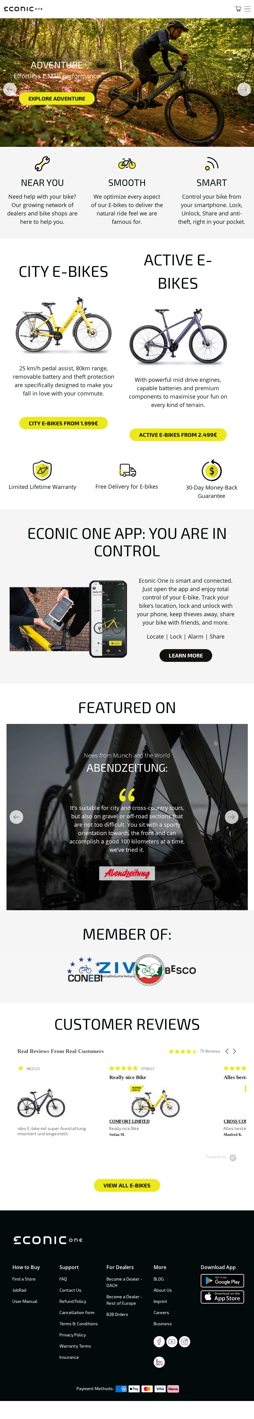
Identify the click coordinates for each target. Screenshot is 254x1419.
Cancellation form (76, 1312)
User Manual (24, 1301)
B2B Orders (117, 1314)
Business (163, 1323)
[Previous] (10, 89)
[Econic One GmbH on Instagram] (184, 1343)
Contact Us (70, 1290)
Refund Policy (72, 1301)
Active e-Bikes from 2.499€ (178, 434)
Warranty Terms (75, 1346)
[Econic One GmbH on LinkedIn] (159, 1364)
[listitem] (63, 1104)
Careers (161, 1312)
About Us (163, 1290)
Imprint (160, 1301)
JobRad (19, 1290)
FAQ (63, 1278)
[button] (227, 1051)
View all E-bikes (127, 1185)
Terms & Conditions (78, 1323)
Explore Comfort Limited (65, 98)
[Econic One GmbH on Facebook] (159, 1343)
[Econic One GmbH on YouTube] (171, 1343)
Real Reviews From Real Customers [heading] (60, 1051)
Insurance (69, 1357)
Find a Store (24, 1278)
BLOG (159, 1278)
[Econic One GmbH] (111, 9)
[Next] (244, 89)
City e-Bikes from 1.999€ (63, 423)
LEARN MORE (186, 655)
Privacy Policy (72, 1334)
